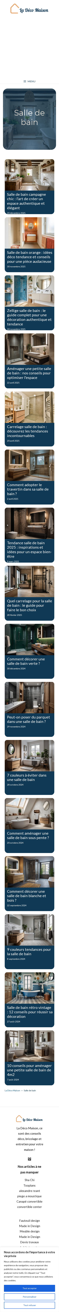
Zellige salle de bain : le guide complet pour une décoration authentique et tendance (29, 317)
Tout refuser (29, 1305)
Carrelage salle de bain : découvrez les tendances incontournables (27, 431)
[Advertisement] (29, 48)
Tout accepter (29, 1288)
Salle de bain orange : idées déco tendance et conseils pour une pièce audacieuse (29, 257)
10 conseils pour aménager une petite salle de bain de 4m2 (29, 1070)
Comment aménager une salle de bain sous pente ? (28, 835)
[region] (29, 1279)
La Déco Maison (12, 1090)
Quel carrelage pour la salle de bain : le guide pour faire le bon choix (29, 605)
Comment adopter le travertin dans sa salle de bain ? (28, 489)
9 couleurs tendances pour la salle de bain (29, 951)
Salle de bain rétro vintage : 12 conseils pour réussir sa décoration (30, 1012)
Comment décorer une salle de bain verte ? (26, 661)
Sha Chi (29, 1180)
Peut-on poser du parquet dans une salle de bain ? (28, 719)
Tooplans (29, 1185)
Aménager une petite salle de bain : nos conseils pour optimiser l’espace (29, 373)
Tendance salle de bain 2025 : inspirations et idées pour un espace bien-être (29, 549)
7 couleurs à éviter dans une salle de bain (26, 777)
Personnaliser (29, 1296)
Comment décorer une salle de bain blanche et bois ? (26, 896)
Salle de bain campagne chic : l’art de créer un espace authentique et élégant (26, 201)
